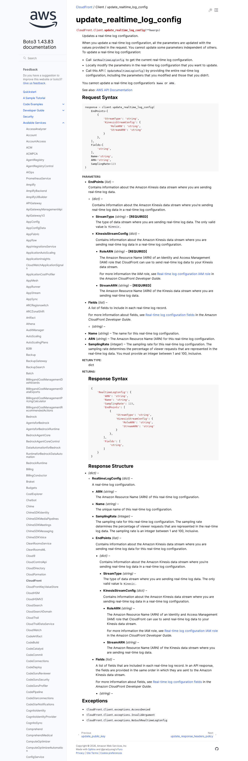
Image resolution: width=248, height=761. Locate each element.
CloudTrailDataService (40, 623)
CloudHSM (33, 593)
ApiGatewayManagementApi (44, 209)
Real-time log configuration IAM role (183, 274)
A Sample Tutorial (34, 98)
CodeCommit (34, 654)
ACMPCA (32, 153)
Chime (30, 506)
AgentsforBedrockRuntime (42, 429)
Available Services (34, 122)
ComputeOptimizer (38, 741)
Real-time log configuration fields (170, 315)
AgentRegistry (35, 159)
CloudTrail (32, 617)
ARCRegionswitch (37, 305)
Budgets (31, 487)
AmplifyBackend (36, 190)
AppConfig (33, 221)
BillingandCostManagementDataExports (44, 390)
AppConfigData (36, 227)
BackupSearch (35, 367)
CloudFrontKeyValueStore (42, 586)
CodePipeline (34, 692)
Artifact (30, 317)
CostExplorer (34, 494)
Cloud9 (30, 555)
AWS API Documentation (114, 90)
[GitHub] (217, 749)
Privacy (80, 753)
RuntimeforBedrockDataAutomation (44, 455)
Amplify (31, 184)
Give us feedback (34, 83)
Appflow (31, 240)
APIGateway (34, 203)
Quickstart (29, 91)
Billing (30, 469)
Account (31, 135)
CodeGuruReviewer (38, 673)
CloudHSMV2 (34, 599)
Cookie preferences (111, 753)
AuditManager (35, 330)
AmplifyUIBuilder (36, 197)
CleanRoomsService (38, 543)
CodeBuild (32, 642)
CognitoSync (34, 722)
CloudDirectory (35, 568)
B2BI (29, 348)
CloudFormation (36, 574)
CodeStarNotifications (40, 704)
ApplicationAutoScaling (40, 252)
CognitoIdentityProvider (41, 716)
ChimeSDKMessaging (39, 531)
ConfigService (35, 756)
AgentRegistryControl (39, 166)
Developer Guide (33, 110)
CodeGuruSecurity (37, 679)
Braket (30, 481)
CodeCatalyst (34, 648)
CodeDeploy (34, 667)
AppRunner (33, 286)
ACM (29, 147)
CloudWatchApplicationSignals (44, 266)
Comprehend (34, 729)
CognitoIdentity (36, 710)
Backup (31, 354)
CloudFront (33, 580)
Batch (30, 373)
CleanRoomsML (36, 549)
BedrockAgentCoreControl (42, 441)
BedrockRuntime (36, 463)
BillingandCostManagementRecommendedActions (44, 409)
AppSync (32, 299)
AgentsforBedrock (37, 422)
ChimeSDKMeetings (38, 524)
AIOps (30, 172)
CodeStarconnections (39, 698)
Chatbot (31, 500)
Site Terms (92, 753)
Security (28, 116)
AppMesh (32, 280)
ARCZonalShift (35, 311)
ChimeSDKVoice (36, 537)
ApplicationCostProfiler (40, 274)
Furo (119, 749)
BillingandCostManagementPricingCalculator (44, 399)
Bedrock (31, 416)
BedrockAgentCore (38, 435)
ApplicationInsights (38, 258)
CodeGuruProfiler (37, 685)
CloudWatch (33, 630)
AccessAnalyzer (36, 129)
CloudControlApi (36, 562)
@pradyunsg (108, 749)
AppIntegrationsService (41, 246)
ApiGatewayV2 (35, 215)
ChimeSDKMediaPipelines (42, 518)
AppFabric (32, 234)
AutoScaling (33, 336)
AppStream (33, 292)
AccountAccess (36, 141)
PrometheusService (38, 178)
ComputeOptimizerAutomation (44, 749)
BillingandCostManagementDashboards (44, 381)
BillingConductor (36, 475)
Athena (30, 323)
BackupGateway (36, 361)
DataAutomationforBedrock (43, 447)
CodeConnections (37, 661)
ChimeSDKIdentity (37, 512)
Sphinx (92, 749)
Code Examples (33, 104)
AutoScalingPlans (37, 342)
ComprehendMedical (39, 735)
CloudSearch (34, 605)
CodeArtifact (34, 636)
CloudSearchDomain (39, 611)
